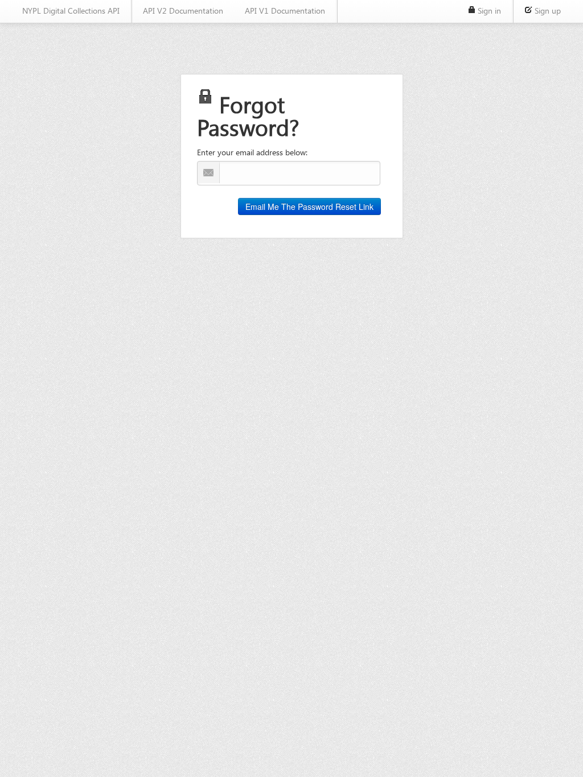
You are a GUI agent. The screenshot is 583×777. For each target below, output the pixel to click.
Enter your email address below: (252, 152)
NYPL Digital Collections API (71, 10)
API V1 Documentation (285, 10)
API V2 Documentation (183, 10)
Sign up (546, 10)
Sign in (488, 10)
